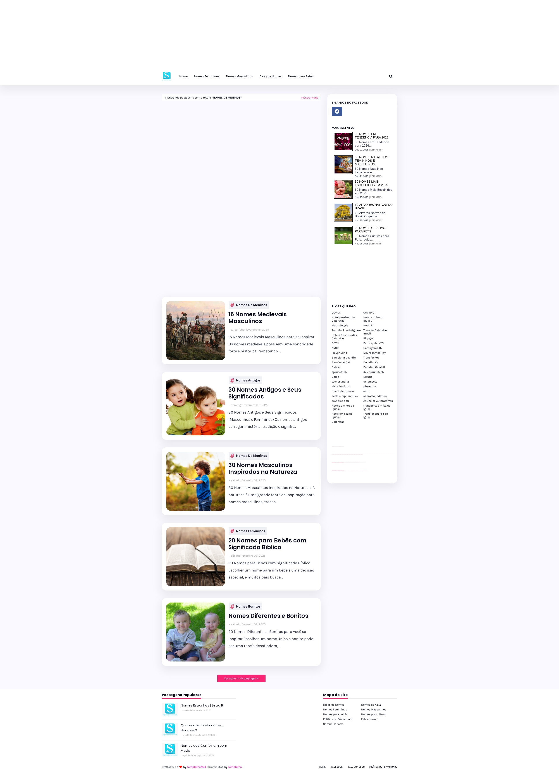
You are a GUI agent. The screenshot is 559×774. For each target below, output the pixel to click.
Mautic (368, 376)
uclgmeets (370, 381)
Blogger (368, 338)
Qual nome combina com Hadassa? (201, 727)
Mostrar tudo (309, 97)
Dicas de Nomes (333, 704)
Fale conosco (369, 719)
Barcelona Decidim (344, 357)
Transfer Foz (371, 357)
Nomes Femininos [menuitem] (206, 76)
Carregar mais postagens (241, 678)
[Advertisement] (131, 37)
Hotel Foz (369, 325)
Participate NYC (373, 343)
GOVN (335, 343)
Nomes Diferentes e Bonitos (268, 616)
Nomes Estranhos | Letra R (202, 705)
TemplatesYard (196, 767)
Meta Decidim (341, 386)
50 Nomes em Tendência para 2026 (371, 135)
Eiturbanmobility (374, 352)
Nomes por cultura (373, 714)
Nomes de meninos (251, 305)
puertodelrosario (343, 391)
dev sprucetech (373, 372)
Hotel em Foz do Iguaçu (373, 319)
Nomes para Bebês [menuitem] (301, 76)
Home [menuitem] (183, 76)
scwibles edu (340, 400)
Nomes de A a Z (371, 704)
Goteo (335, 376)
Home (322, 766)
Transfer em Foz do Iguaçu (375, 415)
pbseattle (369, 386)
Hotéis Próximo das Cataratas (344, 336)
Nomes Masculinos (373, 709)
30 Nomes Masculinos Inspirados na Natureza (262, 468)
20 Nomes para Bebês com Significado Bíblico (267, 544)
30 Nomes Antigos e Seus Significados (264, 393)
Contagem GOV (372, 348)
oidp (366, 391)
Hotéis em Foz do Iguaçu (343, 407)
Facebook (337, 766)
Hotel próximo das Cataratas (344, 319)
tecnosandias (341, 381)
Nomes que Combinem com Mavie (204, 748)
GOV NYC (368, 312)
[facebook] (337, 111)
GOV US (336, 312)
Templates (235, 767)
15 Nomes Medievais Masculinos (257, 318)
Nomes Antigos (248, 380)
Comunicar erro (333, 724)
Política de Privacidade (338, 719)
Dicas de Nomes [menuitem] (270, 76)
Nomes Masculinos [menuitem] (239, 76)
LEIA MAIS (375, 149)
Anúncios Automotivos (378, 400)
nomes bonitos (248, 606)
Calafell (337, 367)
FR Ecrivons (339, 352)
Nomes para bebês (335, 714)
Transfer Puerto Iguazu (346, 330)
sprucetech (339, 372)
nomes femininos (250, 531)
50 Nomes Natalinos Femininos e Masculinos (371, 160)
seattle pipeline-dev (345, 396)
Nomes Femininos (335, 709)
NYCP (335, 348)
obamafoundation (375, 396)
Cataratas (338, 421)
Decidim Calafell (374, 367)
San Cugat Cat (341, 362)
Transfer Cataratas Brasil (375, 332)
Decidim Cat (371, 362)
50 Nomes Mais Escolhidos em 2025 (371, 183)
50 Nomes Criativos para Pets (371, 229)
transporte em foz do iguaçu (376, 407)
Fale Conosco (356, 766)
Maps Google (340, 325)
